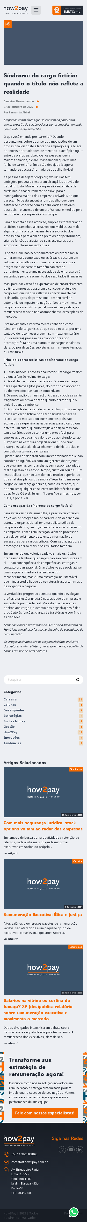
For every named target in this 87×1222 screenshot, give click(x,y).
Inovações (12, 738)
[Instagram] (62, 1149)
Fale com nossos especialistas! (44, 1113)
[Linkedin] (79, 1149)
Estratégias (13, 716)
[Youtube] (71, 1149)
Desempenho (25, 101)
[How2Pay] (16, 10)
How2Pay (10, 732)
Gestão (9, 727)
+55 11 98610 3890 (24, 1154)
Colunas (10, 705)
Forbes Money (14, 721)
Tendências (12, 743)
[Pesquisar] (77, 680)
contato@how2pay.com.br (29, 1162)
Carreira (9, 101)
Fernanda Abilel (19, 112)
